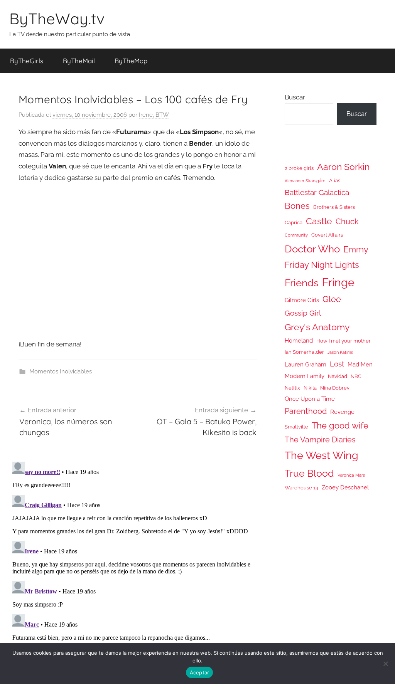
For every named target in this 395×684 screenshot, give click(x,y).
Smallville (296, 427)
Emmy (355, 249)
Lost (337, 364)
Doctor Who (312, 249)
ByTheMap (131, 61)
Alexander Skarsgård (305, 180)
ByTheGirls (26, 61)
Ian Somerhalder (304, 352)
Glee (331, 299)
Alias (334, 180)
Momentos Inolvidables (60, 371)
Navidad (337, 376)
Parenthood (306, 411)
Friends (302, 283)
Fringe (338, 282)
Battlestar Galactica (317, 192)
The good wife (340, 425)
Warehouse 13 (301, 488)
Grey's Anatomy (317, 327)
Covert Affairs (327, 235)
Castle (319, 221)
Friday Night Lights (322, 265)
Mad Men (360, 364)
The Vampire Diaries (320, 439)
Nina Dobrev (334, 388)
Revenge (342, 411)
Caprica (293, 222)
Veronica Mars (351, 475)
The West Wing (321, 455)
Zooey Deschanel (345, 487)
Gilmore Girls (302, 300)
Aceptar (199, 672)
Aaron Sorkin (343, 166)
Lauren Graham (305, 364)
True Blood (309, 473)
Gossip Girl (303, 313)
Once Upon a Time (310, 398)
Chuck (347, 221)
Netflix (292, 388)
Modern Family (304, 376)
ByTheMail (79, 61)
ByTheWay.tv (57, 18)
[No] (385, 663)
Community (296, 235)
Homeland (299, 340)
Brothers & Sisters (334, 207)
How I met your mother (343, 341)
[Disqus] (137, 555)
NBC (356, 376)
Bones (297, 206)
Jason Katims (340, 352)
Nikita (310, 388)
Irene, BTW (154, 114)
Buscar (295, 97)
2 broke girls (299, 168)
